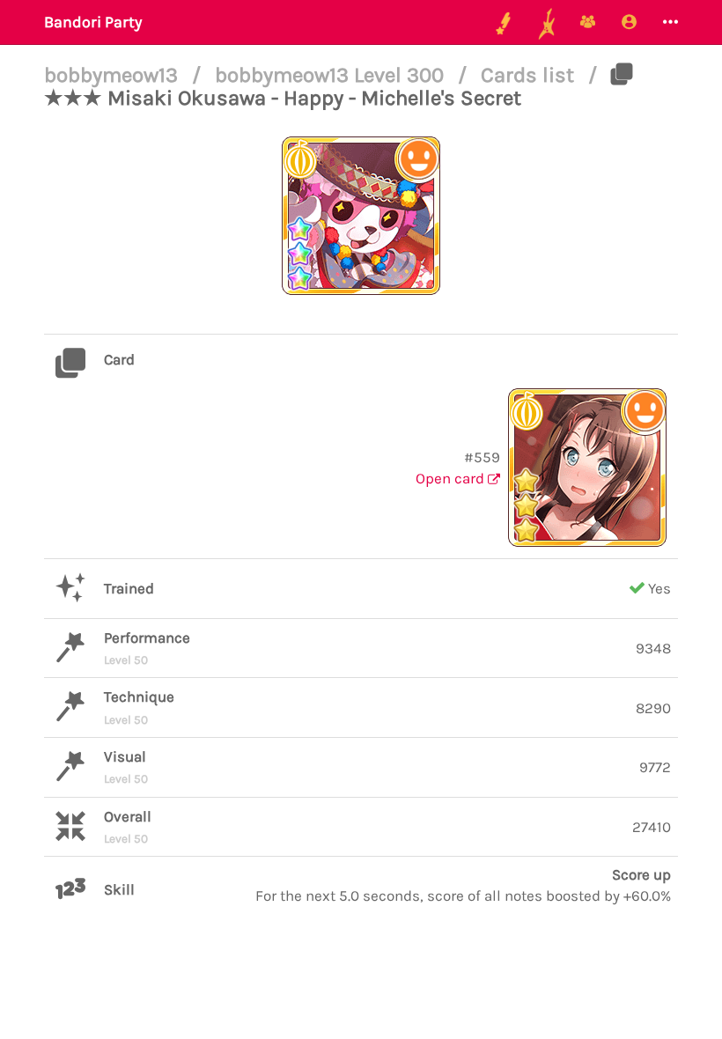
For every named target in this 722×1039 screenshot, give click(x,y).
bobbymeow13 (113, 75)
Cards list (530, 75)
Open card (452, 478)
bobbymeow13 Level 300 (332, 75)
